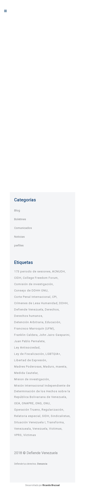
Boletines (20, 219)
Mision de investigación (31, 379)
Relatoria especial (27, 416)
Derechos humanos (28, 315)
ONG (38, 403)
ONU (46, 403)
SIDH (45, 416)
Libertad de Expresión (30, 360)
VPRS (18, 435)
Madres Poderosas (28, 366)
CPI (54, 296)
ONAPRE (28, 403)
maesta (61, 366)
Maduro (48, 366)
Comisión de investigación (33, 284)
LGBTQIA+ (53, 354)
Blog (17, 210)
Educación (52, 322)
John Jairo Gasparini (54, 334)
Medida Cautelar (26, 373)
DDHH (63, 303)
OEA (17, 403)
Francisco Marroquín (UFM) (34, 328)
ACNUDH (58, 271)
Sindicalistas (60, 416)
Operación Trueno (27, 409)
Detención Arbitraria (29, 322)
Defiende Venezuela (28, 309)
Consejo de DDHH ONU (31, 290)
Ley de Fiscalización (29, 354)
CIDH (17, 277)
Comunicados (23, 228)
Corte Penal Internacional (32, 296)
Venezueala (22, 428)
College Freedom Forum (40, 277)
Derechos (52, 309)
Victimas (55, 428)
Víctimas (29, 435)
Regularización (52, 409)
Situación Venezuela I (30, 422)
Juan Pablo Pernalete (29, 341)
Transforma (55, 422)
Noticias (19, 236)
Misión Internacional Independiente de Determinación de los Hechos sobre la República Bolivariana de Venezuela (42, 391)
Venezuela (40, 428)
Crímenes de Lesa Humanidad (36, 303)
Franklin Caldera (26, 334)
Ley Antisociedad (27, 347)
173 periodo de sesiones (32, 271)
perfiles (19, 245)
